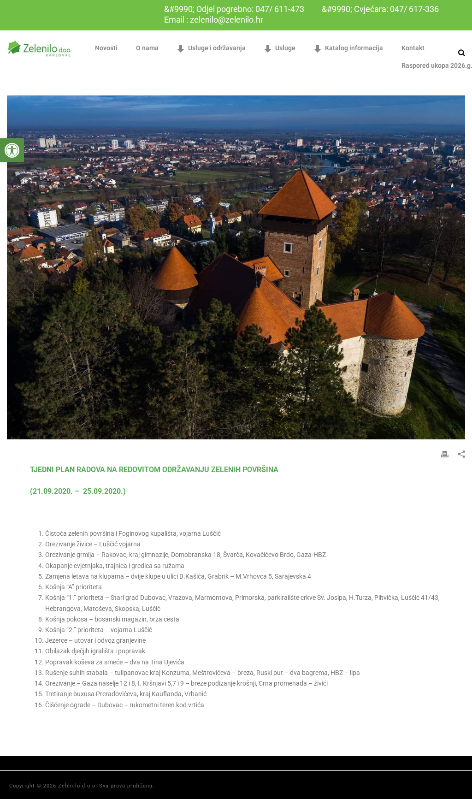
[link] (12, 150)
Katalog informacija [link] (354, 48)
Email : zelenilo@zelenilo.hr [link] (213, 19)
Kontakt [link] (413, 48)
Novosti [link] (106, 48)
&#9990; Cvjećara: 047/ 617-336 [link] (380, 9)
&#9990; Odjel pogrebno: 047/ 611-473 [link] (234, 9)
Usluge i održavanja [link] (217, 48)
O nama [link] (147, 48)
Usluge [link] (285, 48)
